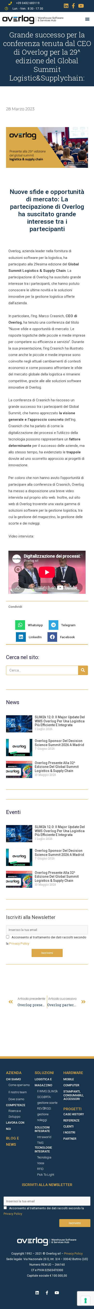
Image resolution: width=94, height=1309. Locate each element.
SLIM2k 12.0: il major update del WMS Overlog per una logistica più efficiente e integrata (60, 721)
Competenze (15, 1105)
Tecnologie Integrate (43, 1149)
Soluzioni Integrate (42, 1129)
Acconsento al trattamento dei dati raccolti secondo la (46, 1208)
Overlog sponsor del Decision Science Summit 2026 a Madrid (59, 743)
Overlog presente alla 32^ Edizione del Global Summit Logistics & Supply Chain (57, 767)
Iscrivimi (47, 953)
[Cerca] (83, 670)
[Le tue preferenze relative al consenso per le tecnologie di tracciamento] (85, 1300)
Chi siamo (13, 1079)
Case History (73, 1114)
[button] (30, 625)
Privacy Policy (19, 943)
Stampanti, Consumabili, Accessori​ (73, 1095)
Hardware (73, 1073)
